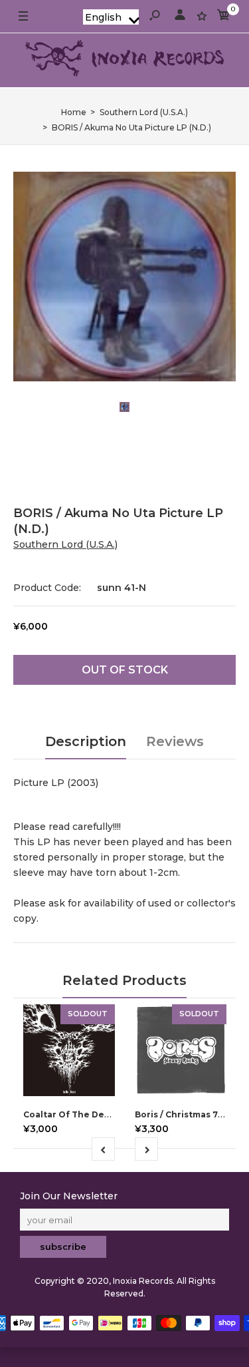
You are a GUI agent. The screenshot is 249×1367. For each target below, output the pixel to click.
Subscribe (63, 1246)
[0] (223, 17)
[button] (111, 17)
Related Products (124, 980)
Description (85, 741)
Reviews (175, 741)
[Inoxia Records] (124, 60)
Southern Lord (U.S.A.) (65, 544)
